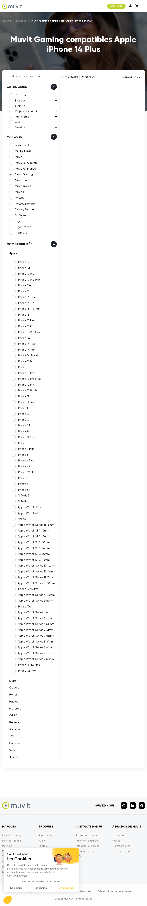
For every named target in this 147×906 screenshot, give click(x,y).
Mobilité (20, 127)
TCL (11, 736)
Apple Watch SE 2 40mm (34, 542)
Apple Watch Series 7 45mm (36, 635)
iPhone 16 (23, 291)
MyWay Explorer (25, 203)
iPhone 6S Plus (26, 472)
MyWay (19, 197)
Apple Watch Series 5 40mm (36, 600)
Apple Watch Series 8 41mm (36, 641)
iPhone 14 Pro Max (29, 355)
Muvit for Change (12, 835)
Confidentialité (121, 845)
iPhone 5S (24, 489)
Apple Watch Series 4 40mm (36, 583)
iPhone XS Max (27, 670)
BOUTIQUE (116, 6)
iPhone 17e (24, 606)
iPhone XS (24, 413)
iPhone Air (24, 268)
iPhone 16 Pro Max (29, 308)
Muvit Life (21, 180)
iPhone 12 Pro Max (29, 390)
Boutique (21, 20)
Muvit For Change (26, 162)
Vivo (12, 750)
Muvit (18, 157)
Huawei (14, 701)
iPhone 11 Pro (26, 402)
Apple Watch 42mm (30, 513)
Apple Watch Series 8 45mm (36, 647)
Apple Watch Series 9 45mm (36, 659)
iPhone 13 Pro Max (29, 378)
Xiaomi (13, 757)
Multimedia (22, 116)
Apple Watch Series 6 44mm (36, 624)
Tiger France (23, 227)
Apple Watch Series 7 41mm (35, 630)
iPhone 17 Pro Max (29, 279)
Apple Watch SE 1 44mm (33, 536)
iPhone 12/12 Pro (28, 589)
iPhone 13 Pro (26, 373)
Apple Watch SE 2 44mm (34, 548)
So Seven (21, 215)
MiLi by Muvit (23, 151)
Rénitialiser (88, 77)
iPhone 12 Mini (26, 384)
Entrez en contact (86, 835)
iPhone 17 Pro (26, 273)
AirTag (22, 519)
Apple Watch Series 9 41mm (35, 653)
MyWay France (24, 209)
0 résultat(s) (70, 77)
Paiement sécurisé (87, 840)
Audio (18, 122)
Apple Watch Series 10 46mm (36, 571)
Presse (116, 840)
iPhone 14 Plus (26, 343)
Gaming (20, 106)
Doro (12, 680)
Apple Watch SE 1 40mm (33, 530)
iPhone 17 (23, 262)
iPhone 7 (23, 443)
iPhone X (23, 408)
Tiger (18, 221)
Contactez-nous (122, 851)
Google (14, 687)
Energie (20, 100)
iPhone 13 (24, 367)
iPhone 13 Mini (26, 361)
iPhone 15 (23, 314)
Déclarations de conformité (114, 891)
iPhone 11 (23, 396)
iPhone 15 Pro (26, 326)
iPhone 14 (24, 338)
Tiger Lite (21, 232)
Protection (22, 95)
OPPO (13, 715)
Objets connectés (27, 111)
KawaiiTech (22, 145)
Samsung (15, 729)
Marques (14, 137)
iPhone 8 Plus (26, 437)
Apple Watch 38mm (30, 507)
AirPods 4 (24, 501)
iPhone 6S (24, 466)
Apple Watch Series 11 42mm (36, 577)
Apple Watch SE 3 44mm (34, 559)
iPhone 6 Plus (26, 460)
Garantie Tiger (84, 851)
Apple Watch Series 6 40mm (36, 618)
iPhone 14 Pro (26, 349)
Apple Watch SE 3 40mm (34, 554)
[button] (7, 900)
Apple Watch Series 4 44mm (36, 595)
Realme (14, 722)
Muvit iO (20, 192)
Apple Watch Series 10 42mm (36, 565)
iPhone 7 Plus (26, 448)
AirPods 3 (23, 495)
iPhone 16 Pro (26, 303)
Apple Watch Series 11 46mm (36, 524)
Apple (13, 253)
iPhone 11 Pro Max (29, 665)
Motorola (15, 708)
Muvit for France (11, 840)
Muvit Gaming (24, 174)
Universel (15, 743)
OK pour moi (66, 887)
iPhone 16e (24, 285)
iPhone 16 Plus (26, 297)
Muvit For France (25, 168)
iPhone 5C (24, 484)
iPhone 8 (23, 431)
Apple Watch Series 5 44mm (36, 612)
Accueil (6, 20)
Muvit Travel (23, 186)
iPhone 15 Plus (26, 320)
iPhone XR (24, 419)
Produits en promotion (26, 76)
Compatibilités (20, 244)
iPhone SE (24, 425)
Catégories (17, 87)
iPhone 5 (23, 478)
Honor (13, 694)
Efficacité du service (87, 845)
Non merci (16, 887)
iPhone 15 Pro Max (29, 332)
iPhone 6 (23, 454)
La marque (118, 835)
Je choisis (41, 887)
